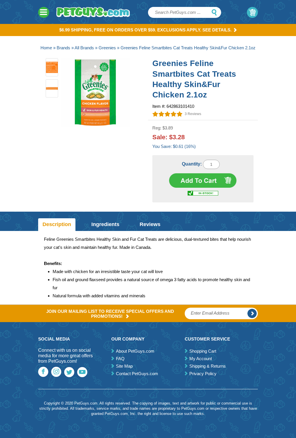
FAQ (120, 358)
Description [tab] (56, 224)
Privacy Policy (203, 373)
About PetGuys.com (135, 351)
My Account (200, 358)
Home (46, 47)
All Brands (84, 47)
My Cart (252, 12)
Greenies (107, 47)
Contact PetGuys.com (137, 373)
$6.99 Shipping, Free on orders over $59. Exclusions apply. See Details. (145, 29)
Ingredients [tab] (105, 224)
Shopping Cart (202, 351)
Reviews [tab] (150, 224)
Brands (63, 47)
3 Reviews (193, 114)
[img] (167, 113)
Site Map (124, 366)
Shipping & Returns (207, 366)
